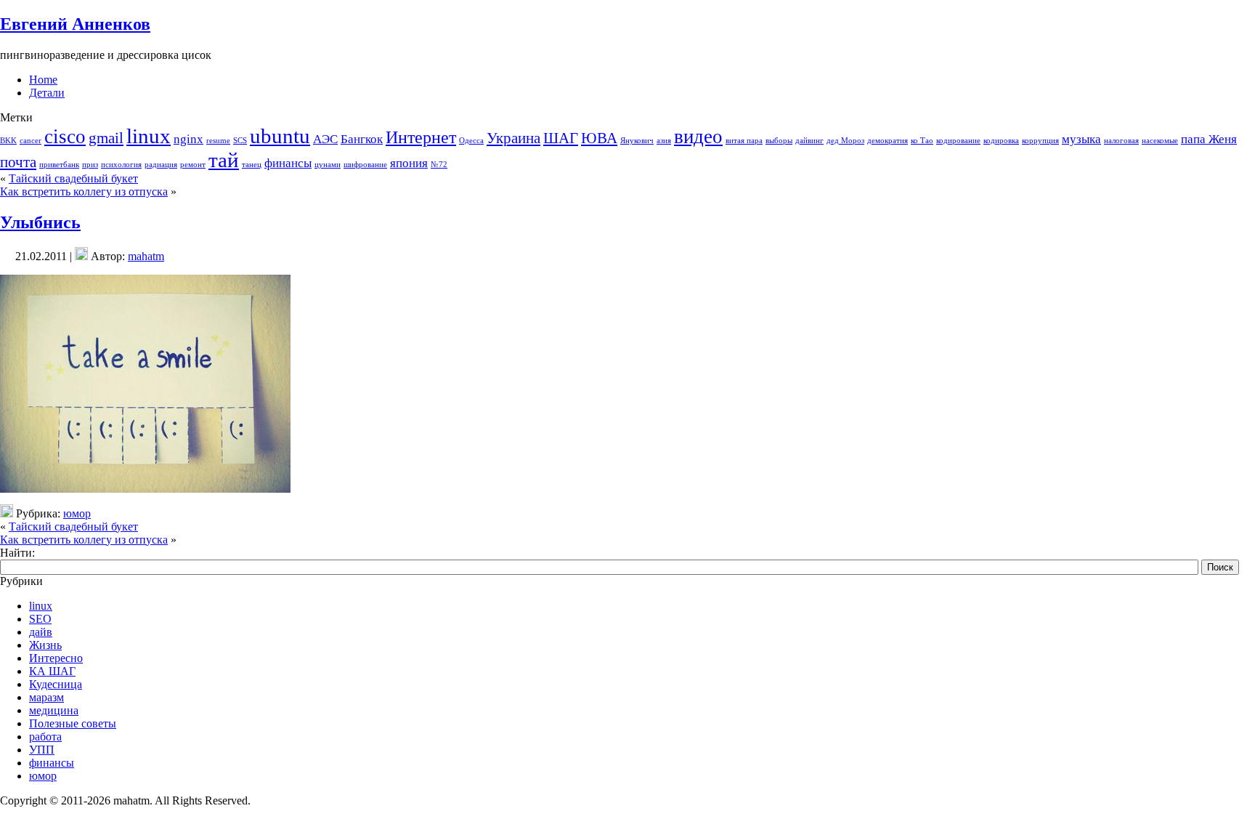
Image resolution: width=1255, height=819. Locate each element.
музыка (1081, 139)
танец (251, 165)
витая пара (744, 141)
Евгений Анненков (75, 24)
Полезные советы (72, 723)
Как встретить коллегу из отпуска (84, 191)
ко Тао (922, 141)
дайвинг (809, 141)
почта (18, 162)
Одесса (471, 141)
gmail (106, 138)
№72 (439, 165)
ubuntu (280, 136)
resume (218, 141)
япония (409, 163)
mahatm (146, 256)
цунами (327, 165)
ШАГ (560, 138)
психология (121, 165)
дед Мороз (845, 141)
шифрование (365, 165)
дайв (40, 632)
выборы (778, 141)
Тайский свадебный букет (73, 178)
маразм (46, 697)
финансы (288, 163)
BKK (8, 141)
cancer (30, 141)
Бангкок (362, 139)
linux (148, 136)
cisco (65, 137)
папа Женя (1209, 139)
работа (45, 736)
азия (664, 141)
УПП (41, 749)
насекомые (1160, 141)
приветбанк (59, 165)
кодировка (1001, 141)
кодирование (958, 141)
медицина (53, 710)
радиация (161, 165)
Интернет (421, 137)
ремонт (193, 165)
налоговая (1121, 141)
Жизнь (45, 645)
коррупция (1040, 141)
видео (698, 137)
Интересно (56, 658)
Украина (513, 138)
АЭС (325, 139)
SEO (40, 619)
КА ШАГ (52, 671)
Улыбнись (40, 222)
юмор (77, 513)
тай (223, 160)
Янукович (637, 141)
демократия (887, 141)
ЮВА (599, 138)
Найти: (17, 552)
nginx (188, 139)
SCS (240, 141)
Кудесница (55, 684)
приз (90, 165)
